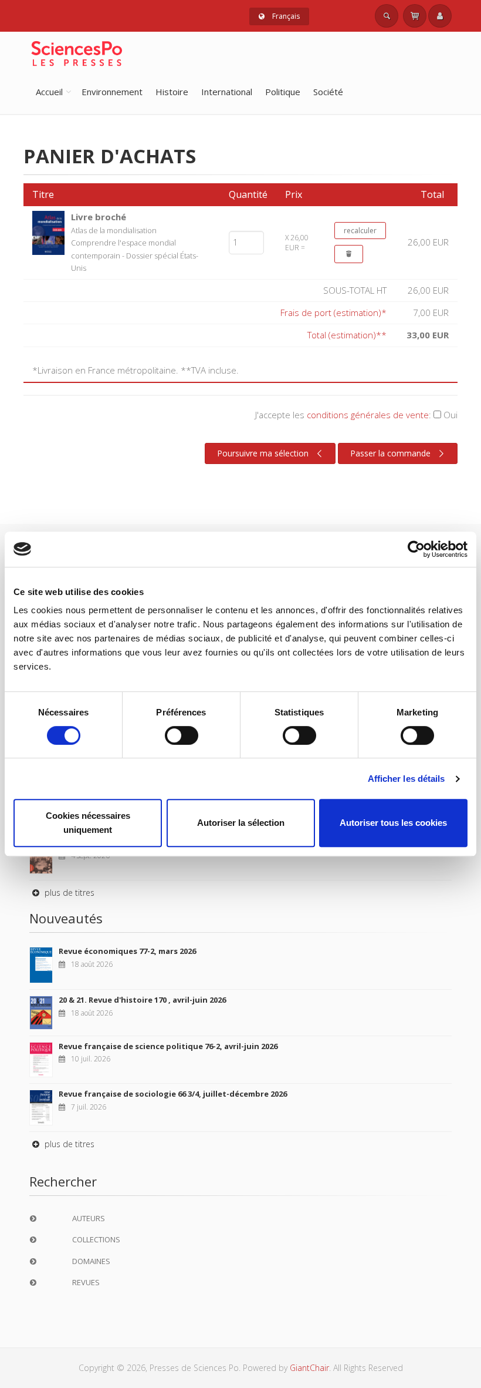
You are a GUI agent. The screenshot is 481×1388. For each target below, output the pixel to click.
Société (328, 92)
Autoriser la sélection (240, 823)
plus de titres (68, 892)
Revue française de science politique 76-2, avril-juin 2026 (168, 1046)
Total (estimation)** (347, 335)
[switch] (181, 735)
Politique (282, 92)
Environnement (112, 92)
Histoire (171, 92)
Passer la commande (390, 453)
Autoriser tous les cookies (393, 823)
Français (285, 16)
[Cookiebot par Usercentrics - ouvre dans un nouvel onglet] (416, 549)
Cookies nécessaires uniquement (88, 823)
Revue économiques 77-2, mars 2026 (127, 951)
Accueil (49, 92)
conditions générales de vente (368, 415)
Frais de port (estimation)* (333, 312)
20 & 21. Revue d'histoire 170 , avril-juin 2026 (142, 999)
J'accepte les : (356, 415)
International (226, 92)
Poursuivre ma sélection (263, 453)
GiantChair (309, 1367)
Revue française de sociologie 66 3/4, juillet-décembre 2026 (173, 1093)
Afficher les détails (406, 779)
